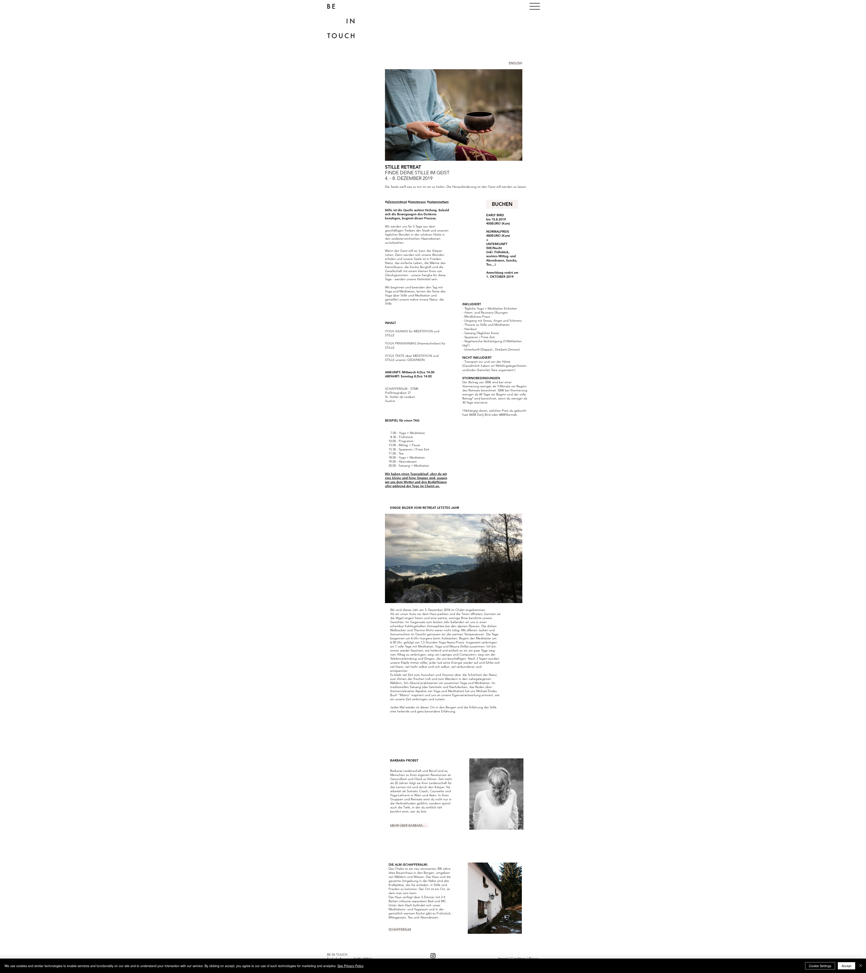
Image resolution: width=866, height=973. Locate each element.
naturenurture (439, 202)
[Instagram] (433, 955)
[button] (535, 6)
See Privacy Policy (350, 966)
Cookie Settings (820, 966)
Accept (846, 966)
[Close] (860, 965)
